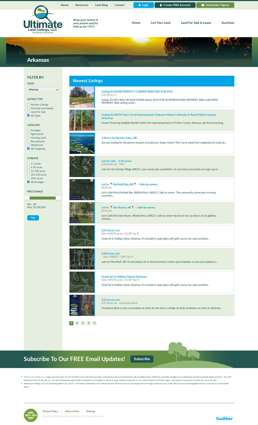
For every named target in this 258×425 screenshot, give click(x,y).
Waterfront (37, 145)
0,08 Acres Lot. (111, 253)
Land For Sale (38, 112)
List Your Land (160, 23)
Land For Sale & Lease (196, 23)
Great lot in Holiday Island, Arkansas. (124, 276)
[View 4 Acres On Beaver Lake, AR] (82, 143)
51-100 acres (38, 171)
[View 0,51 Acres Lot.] (82, 235)
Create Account (176, 5)
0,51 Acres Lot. (111, 230)
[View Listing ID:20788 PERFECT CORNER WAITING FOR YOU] (82, 97)
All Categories (38, 149)
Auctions (228, 23)
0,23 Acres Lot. (111, 299)
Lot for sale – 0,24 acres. (117, 161)
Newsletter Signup (217, 5)
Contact (120, 5)
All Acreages (37, 182)
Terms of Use (72, 411)
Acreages (36, 130)
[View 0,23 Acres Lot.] (82, 305)
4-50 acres (36, 167)
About (64, 5)
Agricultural (37, 134)
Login (145, 5)
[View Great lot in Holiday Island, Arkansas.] (82, 282)
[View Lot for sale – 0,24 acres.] (82, 166)
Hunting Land (38, 138)
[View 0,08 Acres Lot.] (82, 259)
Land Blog (101, 5)
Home (136, 23)
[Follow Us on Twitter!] (225, 420)
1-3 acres (36, 164)
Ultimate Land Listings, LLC (34, 377)
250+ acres (37, 178)
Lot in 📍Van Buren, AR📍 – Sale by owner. (129, 207)
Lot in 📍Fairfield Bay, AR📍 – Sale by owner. (130, 184)
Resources (81, 5)
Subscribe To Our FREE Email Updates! (74, 359)
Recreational (37, 141)
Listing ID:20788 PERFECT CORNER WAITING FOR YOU (137, 91)
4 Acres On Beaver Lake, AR (119, 138)
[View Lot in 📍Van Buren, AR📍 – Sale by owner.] (82, 212)
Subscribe (142, 359)
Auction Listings (39, 105)
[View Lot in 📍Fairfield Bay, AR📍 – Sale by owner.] (82, 189)
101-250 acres (39, 175)
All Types (35, 116)
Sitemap (90, 411)
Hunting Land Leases (42, 108)
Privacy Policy (50, 411)
